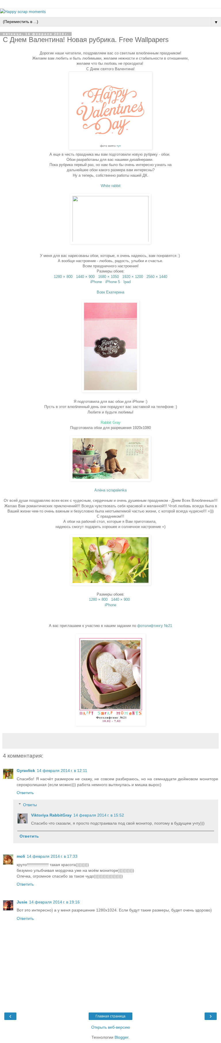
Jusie (22, 902)
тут (119, 145)
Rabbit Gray (111, 422)
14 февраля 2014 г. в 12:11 (62, 770)
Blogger (121, 1037)
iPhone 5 (112, 282)
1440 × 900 (85, 276)
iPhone (96, 282)
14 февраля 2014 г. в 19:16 (54, 902)
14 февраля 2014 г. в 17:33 (52, 856)
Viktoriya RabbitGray (51, 815)
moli (21, 856)
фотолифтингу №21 (154, 625)
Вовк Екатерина (110, 292)
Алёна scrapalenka (110, 490)
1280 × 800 (63, 276)
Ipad (127, 282)
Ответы (30, 804)
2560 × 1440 (156, 276)
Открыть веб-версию (110, 1027)
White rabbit (111, 186)
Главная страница (110, 1016)
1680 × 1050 (108, 276)
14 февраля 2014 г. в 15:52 (98, 815)
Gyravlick (26, 770)
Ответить (25, 792)
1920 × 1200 (132, 276)
